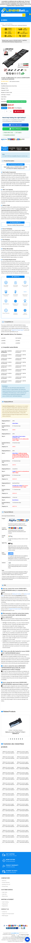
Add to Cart (19, 111)
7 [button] (20, 738)
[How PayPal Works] (18, 928)
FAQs (26, 148)
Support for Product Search (17, 330)
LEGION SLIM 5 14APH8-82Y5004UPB (20, 378)
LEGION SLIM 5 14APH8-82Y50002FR (20, 351)
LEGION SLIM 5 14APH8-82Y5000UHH (20, 359)
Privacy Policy (5, 886)
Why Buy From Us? (6, 884)
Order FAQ (4, 894)
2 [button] (10, 738)
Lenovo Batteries (8, 24)
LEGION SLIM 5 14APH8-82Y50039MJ (6, 374)
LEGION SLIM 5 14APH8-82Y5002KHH (20, 370)
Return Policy (5, 896)
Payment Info (5, 905)
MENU (5, 20)
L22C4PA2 (3, 343)
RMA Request (5, 915)
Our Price (4, 107)
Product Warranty (6, 882)
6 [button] (18, 738)
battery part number (16, 594)
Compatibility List (12, 149)
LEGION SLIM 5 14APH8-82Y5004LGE (20, 374)
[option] (15, 58)
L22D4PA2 (17, 340)
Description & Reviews (4, 149)
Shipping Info (5, 903)
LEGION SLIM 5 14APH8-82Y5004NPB (6, 378)
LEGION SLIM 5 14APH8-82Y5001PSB (20, 363)
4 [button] (14, 738)
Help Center (4, 892)
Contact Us (4, 911)
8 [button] (22, 738)
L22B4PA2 (3, 340)
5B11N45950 (18, 338)
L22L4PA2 (3, 338)
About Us (4, 880)
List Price (4, 104)
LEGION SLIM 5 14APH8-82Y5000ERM (20, 355)
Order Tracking (5, 902)
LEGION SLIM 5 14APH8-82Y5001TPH (6, 366)
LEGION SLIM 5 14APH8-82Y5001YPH (20, 366)
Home (2, 24)
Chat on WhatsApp (17, 129)
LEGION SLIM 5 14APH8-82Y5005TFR (20, 381)
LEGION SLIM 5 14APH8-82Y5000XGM (6, 363)
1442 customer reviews (14, 81)
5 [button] (16, 738)
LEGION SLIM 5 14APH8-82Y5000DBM (6, 355)
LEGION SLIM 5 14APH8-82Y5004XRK (6, 381)
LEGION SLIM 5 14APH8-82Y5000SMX (6, 359)
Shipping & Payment (19, 149)
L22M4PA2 (17, 343)
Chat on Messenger (16, 125)
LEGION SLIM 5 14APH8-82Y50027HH (6, 370)
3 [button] (12, 738)
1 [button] (8, 738)
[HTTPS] (23, 928)
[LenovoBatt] (15, 10)
